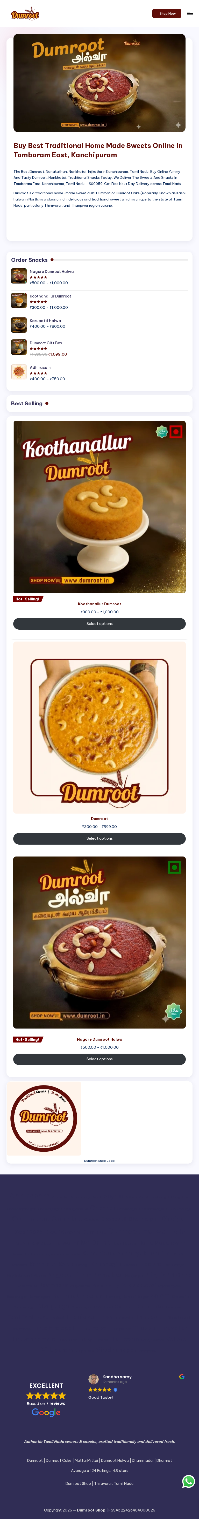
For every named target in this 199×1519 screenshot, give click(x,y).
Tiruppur (145, 1328)
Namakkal (108, 1274)
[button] (166, 13)
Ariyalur (113, 1196)
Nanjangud (134, 1276)
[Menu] (189, 13)
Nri (170, 1275)
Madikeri (130, 1265)
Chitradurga (181, 1209)
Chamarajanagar (21, 1209)
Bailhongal (160, 1197)
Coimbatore (30, 1219)
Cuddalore (66, 1219)
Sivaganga (54, 1306)
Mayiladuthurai (19, 1276)
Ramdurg (113, 1296)
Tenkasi (57, 1318)
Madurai (151, 1264)
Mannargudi (176, 1265)
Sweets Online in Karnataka (129, 1306)
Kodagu (82, 1265)
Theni (105, 1317)
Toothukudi (69, 1340)
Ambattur (60, 1197)
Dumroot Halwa (137, 1231)
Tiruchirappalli (55, 1328)
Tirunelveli (95, 1328)
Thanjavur (81, 1317)
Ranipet (129, 1296)
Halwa (62, 1242)
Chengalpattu (76, 1209)
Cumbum (91, 1220)
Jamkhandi (34, 1254)
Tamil (14, 1317)
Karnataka (42, 1264)
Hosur (18, 1254)
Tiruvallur (173, 1328)
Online (183, 1275)
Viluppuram (84, 1351)
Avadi (144, 1197)
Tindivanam (20, 1329)
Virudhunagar (116, 1350)
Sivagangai (81, 1307)
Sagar (143, 1296)
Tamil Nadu (35, 1317)
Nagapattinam (70, 1274)
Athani (131, 1197)
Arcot (96, 1197)
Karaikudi (19, 1265)
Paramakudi (27, 1286)
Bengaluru (179, 1197)
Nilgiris (155, 1274)
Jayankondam (57, 1254)
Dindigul (173, 1219)
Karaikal (175, 1253)
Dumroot (94, 1231)
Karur (66, 1264)
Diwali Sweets (62, 1231)
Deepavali (113, 1219)
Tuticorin (125, 1339)
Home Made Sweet (162, 1242)
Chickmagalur (128, 1209)
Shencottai (181, 1296)
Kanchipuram (102, 1253)
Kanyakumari (144, 1253)
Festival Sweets (31, 1242)
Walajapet (148, 1351)
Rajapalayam (169, 1286)
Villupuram (57, 1350)
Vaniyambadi (152, 1340)
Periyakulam (80, 1286)
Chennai (102, 1208)
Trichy (86, 1340)
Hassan (129, 1243)
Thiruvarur (150, 1317)
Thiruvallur (124, 1318)
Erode (176, 1231)
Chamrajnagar (50, 1209)
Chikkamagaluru (155, 1209)
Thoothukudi (179, 1317)
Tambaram (175, 1307)
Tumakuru (102, 1340)
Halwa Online (91, 1242)
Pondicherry (105, 1286)
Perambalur (53, 1285)
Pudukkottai (138, 1285)
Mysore (40, 1276)
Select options (100, 623)
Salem (160, 1295)
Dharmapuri (143, 1219)
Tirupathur (122, 1329)
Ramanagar (17, 1296)
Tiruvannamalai (34, 1339)
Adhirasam (30, 1196)
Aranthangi (80, 1197)
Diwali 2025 (28, 1231)
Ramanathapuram (78, 1295)
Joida (75, 1254)
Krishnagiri (106, 1264)
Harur (116, 1243)
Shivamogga (24, 1307)
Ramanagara (40, 1296)
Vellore (176, 1339)
